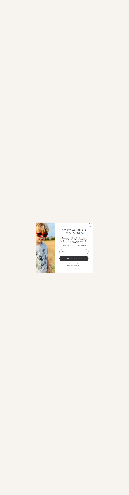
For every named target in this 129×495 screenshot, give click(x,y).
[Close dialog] (90, 225)
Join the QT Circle (74, 258)
